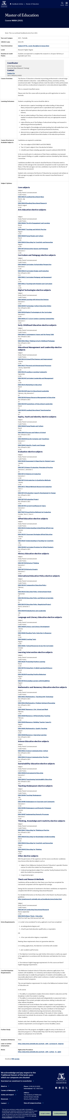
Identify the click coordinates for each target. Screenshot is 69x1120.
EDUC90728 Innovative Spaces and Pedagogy (33, 249)
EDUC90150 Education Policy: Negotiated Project (34, 604)
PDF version (15, 1059)
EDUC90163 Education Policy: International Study (34, 592)
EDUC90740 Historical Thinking (28, 563)
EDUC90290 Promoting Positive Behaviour (32, 674)
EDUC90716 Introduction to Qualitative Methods (34, 480)
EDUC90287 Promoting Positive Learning (31, 662)
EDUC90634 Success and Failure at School (32, 432)
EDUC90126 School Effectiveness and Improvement (35, 359)
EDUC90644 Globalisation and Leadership (32, 611)
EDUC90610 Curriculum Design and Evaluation (33, 271)
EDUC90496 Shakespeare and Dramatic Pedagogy (34, 808)
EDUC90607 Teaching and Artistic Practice (32, 229)
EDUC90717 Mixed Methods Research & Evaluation (35, 487)
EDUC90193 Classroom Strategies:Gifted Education (35, 534)
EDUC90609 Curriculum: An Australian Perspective (34, 264)
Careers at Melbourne (8, 1090)
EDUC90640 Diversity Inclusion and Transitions (33, 439)
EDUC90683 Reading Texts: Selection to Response (34, 633)
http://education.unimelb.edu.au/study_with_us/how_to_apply (39, 1052)
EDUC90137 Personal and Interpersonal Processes (34, 365)
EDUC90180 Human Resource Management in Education (36, 397)
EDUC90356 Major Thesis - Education (30, 916)
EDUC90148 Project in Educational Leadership (33, 391)
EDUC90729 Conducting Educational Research (33, 910)
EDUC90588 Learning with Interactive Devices (33, 299)
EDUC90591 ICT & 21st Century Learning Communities (36, 319)
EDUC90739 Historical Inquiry (28, 569)
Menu (66, 5)
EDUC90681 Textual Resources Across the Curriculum (35, 646)
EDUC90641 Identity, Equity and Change (31, 445)
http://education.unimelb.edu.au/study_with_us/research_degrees (41, 1044)
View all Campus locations (32, 1103)
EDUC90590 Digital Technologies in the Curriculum (35, 312)
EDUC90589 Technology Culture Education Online (34, 306)
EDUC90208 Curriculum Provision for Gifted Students (35, 547)
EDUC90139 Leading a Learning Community (32, 372)
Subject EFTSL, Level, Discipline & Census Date (33, 46)
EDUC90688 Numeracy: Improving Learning (32, 735)
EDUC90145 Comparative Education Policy (32, 585)
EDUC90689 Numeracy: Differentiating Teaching (34, 716)
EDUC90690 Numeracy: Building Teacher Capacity (34, 722)
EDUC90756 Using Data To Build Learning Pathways (35, 668)
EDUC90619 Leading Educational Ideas (31, 197)
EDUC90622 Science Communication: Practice (33, 757)
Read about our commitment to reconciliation (16, 1081)
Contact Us (11, 73)
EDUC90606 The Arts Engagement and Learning (34, 223)
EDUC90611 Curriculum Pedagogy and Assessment (35, 277)
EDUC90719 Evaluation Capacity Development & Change (37, 493)
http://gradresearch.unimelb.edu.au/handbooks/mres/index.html (40, 899)
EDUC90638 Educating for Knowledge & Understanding (36, 837)
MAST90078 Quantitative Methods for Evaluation (34, 512)
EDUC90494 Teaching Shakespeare (29, 795)
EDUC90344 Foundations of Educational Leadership (35, 404)
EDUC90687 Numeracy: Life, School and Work (33, 709)
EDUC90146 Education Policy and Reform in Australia (35, 598)
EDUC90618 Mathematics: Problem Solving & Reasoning (36, 703)
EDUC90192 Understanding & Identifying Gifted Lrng (35, 528)
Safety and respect (7, 1095)
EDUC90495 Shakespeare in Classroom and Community (36, 802)
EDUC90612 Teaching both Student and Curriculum (35, 284)
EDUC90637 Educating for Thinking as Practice (33, 830)
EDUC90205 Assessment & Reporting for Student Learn (36, 461)
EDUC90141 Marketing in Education (30, 385)
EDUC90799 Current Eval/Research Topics (32, 506)
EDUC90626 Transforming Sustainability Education (35, 779)
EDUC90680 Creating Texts (27, 639)
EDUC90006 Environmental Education (30, 773)
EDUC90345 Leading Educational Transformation (34, 410)
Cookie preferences (59, 1113)
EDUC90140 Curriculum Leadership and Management (35, 378)
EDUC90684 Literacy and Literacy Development (34, 627)
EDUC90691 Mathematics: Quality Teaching (32, 728)
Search (62, 5)
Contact (3, 1103)
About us (4, 1086)
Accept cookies (45, 1113)
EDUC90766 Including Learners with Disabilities (34, 681)
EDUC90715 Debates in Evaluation (29, 474)
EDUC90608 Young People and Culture (30, 236)
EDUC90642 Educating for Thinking (30, 849)
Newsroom (4, 1099)
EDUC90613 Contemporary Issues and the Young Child (36, 334)
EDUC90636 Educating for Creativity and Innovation (35, 242)
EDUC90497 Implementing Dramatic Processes (33, 814)
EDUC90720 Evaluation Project (28, 499)
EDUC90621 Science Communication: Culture (33, 751)
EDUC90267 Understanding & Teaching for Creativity (35, 541)
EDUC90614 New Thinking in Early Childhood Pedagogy (36, 341)
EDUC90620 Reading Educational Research (32, 203)
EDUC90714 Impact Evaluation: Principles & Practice (35, 467)
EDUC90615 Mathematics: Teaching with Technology (35, 697)
